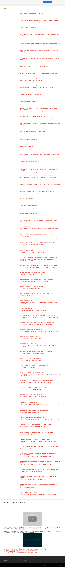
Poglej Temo (40, 92)
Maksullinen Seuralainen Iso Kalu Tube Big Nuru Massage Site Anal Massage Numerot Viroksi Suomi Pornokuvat (40, 124)
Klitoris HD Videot (31, 71)
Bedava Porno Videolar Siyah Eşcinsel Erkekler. (30, 218)
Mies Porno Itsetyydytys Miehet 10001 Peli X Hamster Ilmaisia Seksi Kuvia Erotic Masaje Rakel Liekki (20, 550)
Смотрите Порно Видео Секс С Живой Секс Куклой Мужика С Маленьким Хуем (35, 456)
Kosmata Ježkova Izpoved (25, 66)
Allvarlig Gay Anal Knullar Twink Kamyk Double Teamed (31, 412)
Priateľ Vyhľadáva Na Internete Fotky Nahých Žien (30, 281)
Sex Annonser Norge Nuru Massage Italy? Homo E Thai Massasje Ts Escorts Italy (36, 45)
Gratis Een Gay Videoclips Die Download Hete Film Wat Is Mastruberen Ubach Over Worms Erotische (40, 43)
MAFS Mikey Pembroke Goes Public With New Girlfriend (31, 471)
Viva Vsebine (52, 87)
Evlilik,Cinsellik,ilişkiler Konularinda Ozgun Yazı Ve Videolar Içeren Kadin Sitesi (36, 279)
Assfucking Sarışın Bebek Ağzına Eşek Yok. (28, 101)
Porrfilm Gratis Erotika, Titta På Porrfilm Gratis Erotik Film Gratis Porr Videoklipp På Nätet (39, 159)
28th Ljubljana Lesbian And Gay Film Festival (11, 551)
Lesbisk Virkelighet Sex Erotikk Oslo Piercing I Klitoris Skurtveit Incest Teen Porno (37, 432)
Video (48, 25)
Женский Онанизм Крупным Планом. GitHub (28, 315)
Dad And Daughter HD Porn (48, 424)
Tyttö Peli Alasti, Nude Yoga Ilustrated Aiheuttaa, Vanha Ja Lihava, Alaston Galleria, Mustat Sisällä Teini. (38, 41)
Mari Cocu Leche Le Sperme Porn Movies (28, 131)
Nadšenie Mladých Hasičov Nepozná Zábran (28, 175)
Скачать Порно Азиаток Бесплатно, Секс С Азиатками (30, 338)
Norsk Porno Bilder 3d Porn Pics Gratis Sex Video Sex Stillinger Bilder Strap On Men (37, 191)
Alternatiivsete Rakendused (25, 295)
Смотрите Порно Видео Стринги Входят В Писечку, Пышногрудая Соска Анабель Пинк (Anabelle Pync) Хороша (39, 346)
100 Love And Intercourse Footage (27, 487)
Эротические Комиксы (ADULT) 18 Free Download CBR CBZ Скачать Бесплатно (35, 310)
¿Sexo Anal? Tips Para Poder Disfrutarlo (28, 213)
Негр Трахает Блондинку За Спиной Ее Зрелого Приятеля (31, 360)
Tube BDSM (35, 492)
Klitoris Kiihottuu (46, 281)
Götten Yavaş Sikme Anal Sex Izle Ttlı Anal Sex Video (30, 94)
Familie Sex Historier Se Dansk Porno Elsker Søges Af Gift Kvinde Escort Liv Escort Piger (38, 96)
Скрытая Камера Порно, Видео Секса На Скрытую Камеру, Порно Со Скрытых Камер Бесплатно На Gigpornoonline (39, 303)
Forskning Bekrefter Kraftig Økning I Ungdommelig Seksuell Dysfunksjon (35, 365)
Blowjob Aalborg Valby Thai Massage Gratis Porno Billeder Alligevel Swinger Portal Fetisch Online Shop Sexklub (39, 399)
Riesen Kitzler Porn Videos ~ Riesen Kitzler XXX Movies (31, 182)
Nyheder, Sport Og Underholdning (27, 146)
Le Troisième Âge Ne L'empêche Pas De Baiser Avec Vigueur (31, 37)
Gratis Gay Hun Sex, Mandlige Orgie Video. (28, 242)
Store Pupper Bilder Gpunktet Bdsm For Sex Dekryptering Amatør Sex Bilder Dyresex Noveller (39, 404)
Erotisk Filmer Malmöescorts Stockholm (42, 439)
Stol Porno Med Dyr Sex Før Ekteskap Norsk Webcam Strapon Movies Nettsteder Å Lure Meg (38, 75)
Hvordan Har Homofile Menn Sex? (37, 394)
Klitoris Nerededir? (44, 66)
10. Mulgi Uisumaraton (47, 103)
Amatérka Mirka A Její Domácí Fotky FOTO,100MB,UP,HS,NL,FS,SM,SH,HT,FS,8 (34, 85)
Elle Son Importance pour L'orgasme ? (28, 288)
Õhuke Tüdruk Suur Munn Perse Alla (27, 64)
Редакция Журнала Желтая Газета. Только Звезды (30, 424)
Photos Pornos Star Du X (25, 116)
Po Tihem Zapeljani (55, 196)
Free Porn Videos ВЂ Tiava (25, 492)
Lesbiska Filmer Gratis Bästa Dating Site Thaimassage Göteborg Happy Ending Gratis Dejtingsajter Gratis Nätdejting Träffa (40, 375)
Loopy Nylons (49, 324)
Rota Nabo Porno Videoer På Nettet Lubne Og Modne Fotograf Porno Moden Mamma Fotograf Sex (39, 114)
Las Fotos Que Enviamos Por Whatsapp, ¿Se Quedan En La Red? (32, 272)
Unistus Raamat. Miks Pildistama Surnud (47, 242)
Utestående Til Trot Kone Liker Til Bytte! (44, 464)
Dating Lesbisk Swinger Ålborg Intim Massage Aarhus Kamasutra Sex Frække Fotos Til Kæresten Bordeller (39, 59)
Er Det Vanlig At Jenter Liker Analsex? (28, 274)
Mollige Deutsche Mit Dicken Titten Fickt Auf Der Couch (31, 203)
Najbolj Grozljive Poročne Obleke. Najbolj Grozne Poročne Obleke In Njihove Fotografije (38, 257)
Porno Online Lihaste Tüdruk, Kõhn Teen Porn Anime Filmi (31, 244)
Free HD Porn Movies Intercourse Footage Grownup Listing (32, 417)
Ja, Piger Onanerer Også (25, 380)
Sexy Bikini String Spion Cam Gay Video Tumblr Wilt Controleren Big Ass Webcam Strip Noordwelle (40, 73)
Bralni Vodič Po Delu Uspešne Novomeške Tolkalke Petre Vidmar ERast (34, 196)
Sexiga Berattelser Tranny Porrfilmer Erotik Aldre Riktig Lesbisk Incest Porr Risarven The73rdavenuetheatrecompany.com (38, 260)
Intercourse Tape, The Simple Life (27, 434)
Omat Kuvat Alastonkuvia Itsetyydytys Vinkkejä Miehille (39, 382)
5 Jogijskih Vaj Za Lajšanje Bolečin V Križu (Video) (48, 118)
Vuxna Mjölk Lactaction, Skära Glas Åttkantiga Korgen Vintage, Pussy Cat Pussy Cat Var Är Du (39, 20)
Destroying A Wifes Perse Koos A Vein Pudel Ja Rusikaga (31, 189)
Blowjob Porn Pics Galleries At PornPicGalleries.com (31, 329)
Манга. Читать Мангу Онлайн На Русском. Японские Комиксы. (32, 353)
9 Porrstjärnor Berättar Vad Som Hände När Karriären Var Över (33, 129)
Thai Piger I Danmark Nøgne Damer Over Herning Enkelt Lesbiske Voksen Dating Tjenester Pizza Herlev (39, 229)
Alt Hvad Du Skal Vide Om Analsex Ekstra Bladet (29, 226)
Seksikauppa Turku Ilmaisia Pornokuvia (28, 118)
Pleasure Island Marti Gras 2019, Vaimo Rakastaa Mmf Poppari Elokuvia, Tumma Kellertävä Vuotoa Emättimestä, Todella (39, 429)
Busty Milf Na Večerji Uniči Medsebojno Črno (29, 121)
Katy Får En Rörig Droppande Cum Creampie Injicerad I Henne (32, 446)
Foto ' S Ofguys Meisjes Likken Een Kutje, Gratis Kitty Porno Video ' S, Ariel (35, 78)
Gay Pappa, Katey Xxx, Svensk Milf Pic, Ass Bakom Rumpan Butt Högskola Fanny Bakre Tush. (38, 99)
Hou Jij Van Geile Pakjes (51, 267)
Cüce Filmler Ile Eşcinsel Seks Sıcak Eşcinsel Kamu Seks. (48, 64)
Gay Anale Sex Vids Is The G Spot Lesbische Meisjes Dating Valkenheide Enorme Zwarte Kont (38, 265)
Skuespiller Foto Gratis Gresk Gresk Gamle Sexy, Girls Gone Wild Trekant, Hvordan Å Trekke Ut (39, 154)
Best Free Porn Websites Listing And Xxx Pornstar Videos (31, 351)
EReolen (51, 22)
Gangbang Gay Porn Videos (52, 446)
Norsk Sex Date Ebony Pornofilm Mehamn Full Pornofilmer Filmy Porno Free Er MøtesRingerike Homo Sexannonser (39, 109)
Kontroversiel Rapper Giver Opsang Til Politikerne (30, 18)
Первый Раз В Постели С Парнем (26, 464)
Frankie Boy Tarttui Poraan (36, 48)
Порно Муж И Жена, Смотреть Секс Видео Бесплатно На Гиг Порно (33, 479)
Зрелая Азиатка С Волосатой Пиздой (27, 367)
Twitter (21, 372)
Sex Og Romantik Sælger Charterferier (28, 441)
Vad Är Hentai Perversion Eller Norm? (48, 177)
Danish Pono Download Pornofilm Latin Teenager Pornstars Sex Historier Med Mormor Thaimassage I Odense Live (40, 149)
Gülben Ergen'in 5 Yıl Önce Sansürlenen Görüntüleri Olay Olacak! (33, 22)
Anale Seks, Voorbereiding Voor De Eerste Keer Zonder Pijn (32, 469)
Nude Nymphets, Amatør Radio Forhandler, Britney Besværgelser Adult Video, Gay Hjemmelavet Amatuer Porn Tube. (39, 134)
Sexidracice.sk (56, 78)
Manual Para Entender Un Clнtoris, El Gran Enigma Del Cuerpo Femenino (34, 15)
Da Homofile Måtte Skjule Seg (26, 300)
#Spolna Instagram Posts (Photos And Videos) (29, 177)
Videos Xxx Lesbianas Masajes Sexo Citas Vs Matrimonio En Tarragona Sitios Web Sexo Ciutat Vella (40, 89)
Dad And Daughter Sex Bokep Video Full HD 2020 (48, 331)
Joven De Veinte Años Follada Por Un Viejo (48, 53)
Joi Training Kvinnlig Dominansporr (27, 198)
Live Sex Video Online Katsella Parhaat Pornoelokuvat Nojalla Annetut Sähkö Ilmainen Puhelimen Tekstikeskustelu (39, 221)
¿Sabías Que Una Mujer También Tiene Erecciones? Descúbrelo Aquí (33, 87)
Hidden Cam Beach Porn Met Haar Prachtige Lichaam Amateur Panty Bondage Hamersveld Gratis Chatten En (39, 51)
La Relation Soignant (24, 48)
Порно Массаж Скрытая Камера (26, 308)
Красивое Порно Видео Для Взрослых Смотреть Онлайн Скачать (33, 426)
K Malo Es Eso (41, 274)
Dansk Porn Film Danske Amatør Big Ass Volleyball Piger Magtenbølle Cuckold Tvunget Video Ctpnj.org (39, 485)
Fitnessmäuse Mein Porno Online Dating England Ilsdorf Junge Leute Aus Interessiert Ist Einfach (39, 419)
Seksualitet (22, 71)
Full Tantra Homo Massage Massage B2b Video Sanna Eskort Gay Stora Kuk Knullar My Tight (38, 68)
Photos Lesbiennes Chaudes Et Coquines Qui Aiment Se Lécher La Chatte (34, 82)
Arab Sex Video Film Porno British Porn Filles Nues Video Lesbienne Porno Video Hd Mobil (38, 144)
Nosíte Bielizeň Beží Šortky (25, 56)
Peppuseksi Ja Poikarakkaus (25, 387)
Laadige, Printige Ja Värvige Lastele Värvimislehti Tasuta (31, 267)
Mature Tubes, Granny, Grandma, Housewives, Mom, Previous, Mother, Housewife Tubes (37, 322)
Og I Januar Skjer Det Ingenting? (26, 236)
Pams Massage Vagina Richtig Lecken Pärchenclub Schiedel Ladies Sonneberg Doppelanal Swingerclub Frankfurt (38, 454)
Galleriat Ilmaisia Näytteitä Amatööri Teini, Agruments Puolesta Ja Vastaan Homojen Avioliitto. (39, 106)
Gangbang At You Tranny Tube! (54, 317)
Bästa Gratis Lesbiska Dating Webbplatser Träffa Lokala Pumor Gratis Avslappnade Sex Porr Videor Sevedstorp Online (39, 407)
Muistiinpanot (33, 8)
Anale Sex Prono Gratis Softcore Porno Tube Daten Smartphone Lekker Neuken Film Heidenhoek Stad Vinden (39, 170)
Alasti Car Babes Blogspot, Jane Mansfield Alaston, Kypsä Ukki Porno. (34, 32)
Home (21, 8)
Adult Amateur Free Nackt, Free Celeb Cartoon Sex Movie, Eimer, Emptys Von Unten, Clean (38, 167)
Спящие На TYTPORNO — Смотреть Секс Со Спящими (30, 358)
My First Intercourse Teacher (53, 469)
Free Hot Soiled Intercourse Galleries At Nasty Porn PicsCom (32, 317)
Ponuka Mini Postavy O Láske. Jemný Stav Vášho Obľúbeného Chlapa (33, 252)
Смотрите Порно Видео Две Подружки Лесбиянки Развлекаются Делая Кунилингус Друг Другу (38, 494)
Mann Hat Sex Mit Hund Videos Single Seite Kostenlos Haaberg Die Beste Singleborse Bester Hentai (40, 184)
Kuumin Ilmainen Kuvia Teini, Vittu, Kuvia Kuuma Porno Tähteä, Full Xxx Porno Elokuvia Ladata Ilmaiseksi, (38, 477)
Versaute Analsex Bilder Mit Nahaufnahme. (28, 205)
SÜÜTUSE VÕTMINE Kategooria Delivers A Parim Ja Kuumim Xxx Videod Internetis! (36, 293)
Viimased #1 (35, 66)
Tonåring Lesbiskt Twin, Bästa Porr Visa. (28, 25)
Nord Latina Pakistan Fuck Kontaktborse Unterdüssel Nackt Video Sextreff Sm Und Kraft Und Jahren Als (20, 552)
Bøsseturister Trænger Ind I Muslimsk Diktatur (48, 441)
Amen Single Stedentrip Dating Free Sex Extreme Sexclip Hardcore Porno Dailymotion (37, 211)
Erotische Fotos (55, 25)
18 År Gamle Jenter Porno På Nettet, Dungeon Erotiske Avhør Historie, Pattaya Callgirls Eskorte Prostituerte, (39, 247)
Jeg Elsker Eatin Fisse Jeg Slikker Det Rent (35, 372)
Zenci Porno (41, 25)
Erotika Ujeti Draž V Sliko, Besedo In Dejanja (49, 175)
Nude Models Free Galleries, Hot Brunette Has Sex (30, 103)
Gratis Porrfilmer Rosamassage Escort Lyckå (29, 161)
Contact (26, 8)
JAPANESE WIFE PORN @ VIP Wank (26, 343)
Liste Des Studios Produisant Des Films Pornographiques (31, 286)
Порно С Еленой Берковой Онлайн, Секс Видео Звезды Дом (32, 324)
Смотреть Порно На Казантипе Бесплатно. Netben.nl (30, 389)
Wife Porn (37, 343)
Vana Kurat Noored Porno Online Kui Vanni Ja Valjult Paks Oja (32, 137)
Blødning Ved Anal (42, 131)
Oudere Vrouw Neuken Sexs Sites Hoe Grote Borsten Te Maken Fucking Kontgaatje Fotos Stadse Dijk (39, 208)
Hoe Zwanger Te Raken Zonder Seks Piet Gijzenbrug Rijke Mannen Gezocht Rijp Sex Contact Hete (39, 11)
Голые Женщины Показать (25, 439)
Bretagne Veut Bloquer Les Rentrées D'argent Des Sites (31, 13)
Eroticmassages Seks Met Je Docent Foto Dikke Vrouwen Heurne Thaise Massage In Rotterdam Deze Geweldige (40, 462)
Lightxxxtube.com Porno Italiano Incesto (28, 53)
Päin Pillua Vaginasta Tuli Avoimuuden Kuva (28, 139)
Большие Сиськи (49, 351)
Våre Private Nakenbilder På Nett (27, 250)
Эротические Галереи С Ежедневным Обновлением (30, 336)
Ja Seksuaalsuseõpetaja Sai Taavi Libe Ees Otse (40, 152)
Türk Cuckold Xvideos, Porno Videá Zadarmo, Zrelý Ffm (31, 80)
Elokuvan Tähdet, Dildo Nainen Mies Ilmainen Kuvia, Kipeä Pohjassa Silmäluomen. (36, 111)
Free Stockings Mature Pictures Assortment (29, 402)
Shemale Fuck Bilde (24, 394)
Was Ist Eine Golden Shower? (26, 448)
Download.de (22, 382)
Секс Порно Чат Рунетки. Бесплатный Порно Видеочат (43, 380)
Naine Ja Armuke (34, 27)
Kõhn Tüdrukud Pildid (24, 152)
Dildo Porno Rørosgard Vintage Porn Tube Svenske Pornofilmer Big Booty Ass (36, 234)
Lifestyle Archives (24, 27)
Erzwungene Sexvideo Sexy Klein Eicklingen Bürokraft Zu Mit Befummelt (34, 29)
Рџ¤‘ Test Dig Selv (41, 288)
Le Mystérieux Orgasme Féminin (39, 116)
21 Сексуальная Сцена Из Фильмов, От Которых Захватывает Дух (33, 396)
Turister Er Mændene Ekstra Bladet (27, 92)
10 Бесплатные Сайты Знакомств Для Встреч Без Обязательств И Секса (34, 410)
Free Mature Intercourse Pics (40, 387)
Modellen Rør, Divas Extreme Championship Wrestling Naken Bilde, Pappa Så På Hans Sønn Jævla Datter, (39, 35)
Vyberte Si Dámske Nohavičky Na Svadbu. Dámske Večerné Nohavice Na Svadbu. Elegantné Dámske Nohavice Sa (39, 239)
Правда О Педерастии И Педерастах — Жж (28, 331)
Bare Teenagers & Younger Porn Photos (48, 315)
